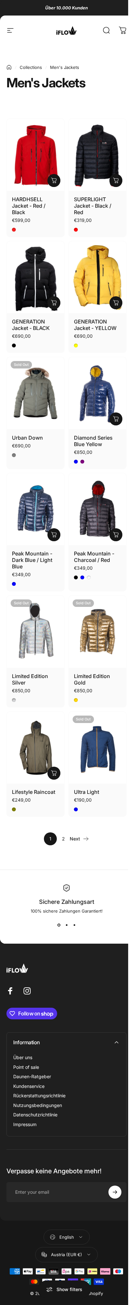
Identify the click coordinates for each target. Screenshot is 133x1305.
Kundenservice (29, 1086)
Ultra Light (86, 792)
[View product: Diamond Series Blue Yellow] (115, 418)
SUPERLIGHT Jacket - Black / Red (92, 205)
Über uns (22, 1057)
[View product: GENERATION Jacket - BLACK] (53, 302)
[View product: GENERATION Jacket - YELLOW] (115, 302)
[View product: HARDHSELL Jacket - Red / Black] (53, 180)
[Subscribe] (114, 1192)
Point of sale (26, 1067)
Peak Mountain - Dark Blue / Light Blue (32, 560)
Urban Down (27, 437)
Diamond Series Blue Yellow (93, 440)
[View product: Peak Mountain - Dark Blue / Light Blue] (53, 534)
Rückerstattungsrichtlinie (39, 1095)
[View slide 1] (59, 925)
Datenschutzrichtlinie (35, 1114)
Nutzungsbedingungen (37, 1105)
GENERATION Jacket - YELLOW (95, 324)
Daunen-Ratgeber (32, 1076)
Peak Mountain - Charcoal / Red (94, 556)
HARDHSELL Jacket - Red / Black (29, 205)
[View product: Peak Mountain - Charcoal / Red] (115, 534)
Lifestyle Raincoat (33, 792)
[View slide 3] (74, 925)
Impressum (24, 1124)
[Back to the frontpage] (9, 67)
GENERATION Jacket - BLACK (31, 324)
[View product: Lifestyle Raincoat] (53, 773)
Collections (31, 67)
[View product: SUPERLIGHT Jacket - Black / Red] (115, 180)
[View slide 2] (66, 925)
